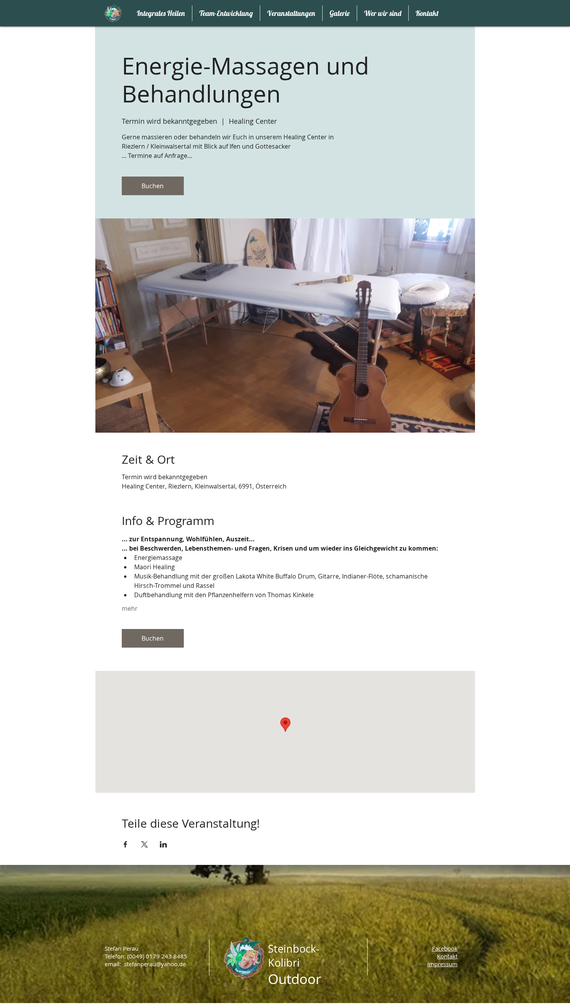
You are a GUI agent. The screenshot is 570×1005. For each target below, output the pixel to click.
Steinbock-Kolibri (294, 956)
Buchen (153, 186)
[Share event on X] (144, 844)
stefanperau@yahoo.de (155, 964)
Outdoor (294, 979)
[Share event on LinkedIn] (163, 844)
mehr (130, 608)
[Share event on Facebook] (125, 844)
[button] (442, 964)
